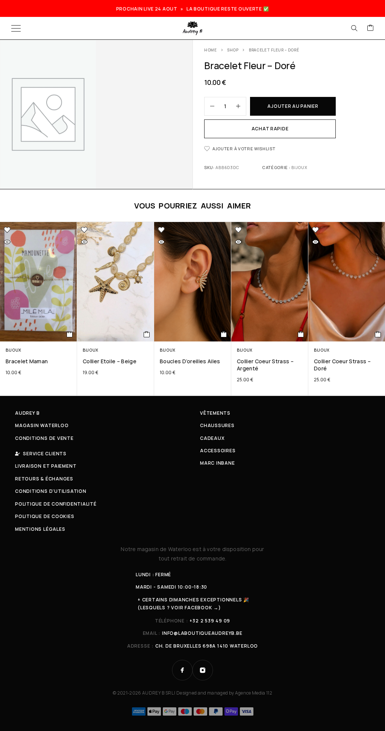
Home (210, 50)
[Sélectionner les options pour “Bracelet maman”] (69, 334)
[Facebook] (182, 670)
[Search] (354, 28)
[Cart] (370, 28)
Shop (233, 50)
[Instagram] (202, 670)
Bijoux (299, 167)
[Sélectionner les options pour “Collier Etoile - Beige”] (146, 334)
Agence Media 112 (253, 693)
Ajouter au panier (292, 106)
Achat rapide (270, 128)
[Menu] (16, 28)
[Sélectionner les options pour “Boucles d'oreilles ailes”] (224, 334)
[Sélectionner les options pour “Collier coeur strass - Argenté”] (301, 334)
